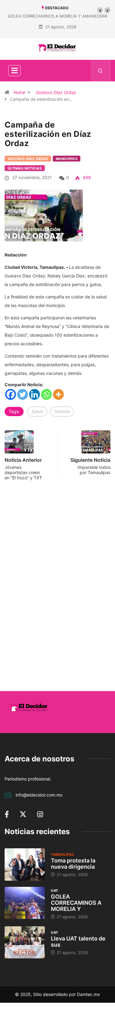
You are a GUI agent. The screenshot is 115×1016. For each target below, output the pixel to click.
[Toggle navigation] (14, 70)
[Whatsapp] (46, 394)
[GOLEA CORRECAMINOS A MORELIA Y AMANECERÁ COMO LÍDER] (25, 903)
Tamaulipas (62, 854)
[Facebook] (10, 394)
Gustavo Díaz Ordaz (56, 92)
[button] (100, 10)
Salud (37, 411)
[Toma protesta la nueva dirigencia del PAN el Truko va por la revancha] (25, 864)
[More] (58, 394)
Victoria (62, 411)
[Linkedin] (34, 394)
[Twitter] (22, 394)
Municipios (66, 159)
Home (19, 92)
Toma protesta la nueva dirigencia (73, 863)
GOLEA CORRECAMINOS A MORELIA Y (76, 902)
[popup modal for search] (100, 70)
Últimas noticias (25, 168)
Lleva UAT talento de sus (78, 941)
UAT (54, 890)
